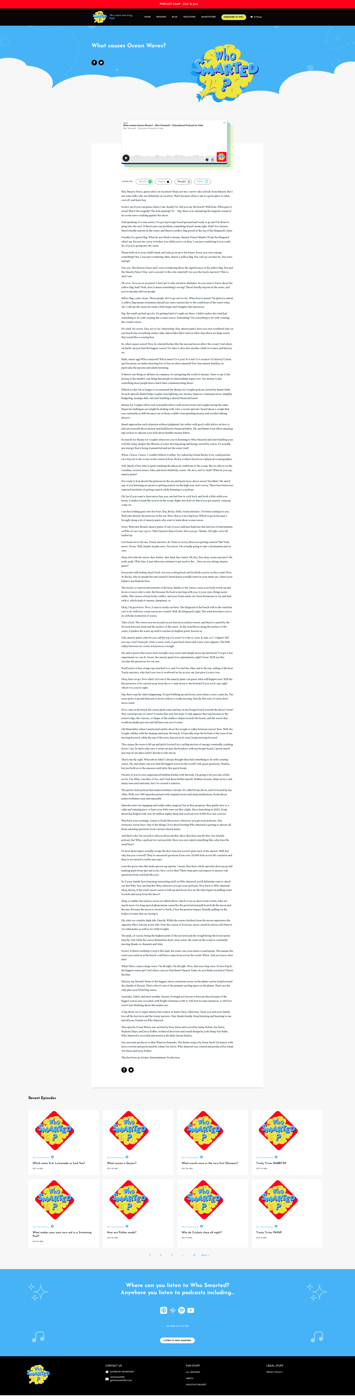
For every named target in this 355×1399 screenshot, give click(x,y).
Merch (189, 1378)
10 (194, 1255)
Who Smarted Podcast (41, 1158)
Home (147, 17)
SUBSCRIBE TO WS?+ (234, 17)
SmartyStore (208, 17)
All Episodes (193, 1372)
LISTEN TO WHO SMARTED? (177, 1341)
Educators (189, 17)
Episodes (161, 17)
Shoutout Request (196, 1385)
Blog (175, 17)
